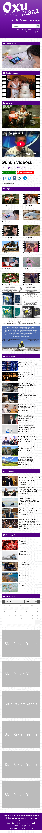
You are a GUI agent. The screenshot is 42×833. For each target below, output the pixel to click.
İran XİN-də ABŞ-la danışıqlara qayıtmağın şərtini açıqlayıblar (26, 416)
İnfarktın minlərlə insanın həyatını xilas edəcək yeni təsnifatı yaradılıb (27, 406)
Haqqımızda (30, 32)
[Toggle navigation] (5, 25)
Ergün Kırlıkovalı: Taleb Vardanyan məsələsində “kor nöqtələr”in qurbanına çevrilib (29, 510)
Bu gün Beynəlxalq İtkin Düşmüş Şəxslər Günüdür (27, 384)
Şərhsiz (4, 205)
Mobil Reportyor (31, 20)
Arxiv (37, 29)
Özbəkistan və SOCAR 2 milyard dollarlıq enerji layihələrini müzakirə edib (27, 438)
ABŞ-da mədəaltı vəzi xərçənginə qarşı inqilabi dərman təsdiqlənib (26, 427)
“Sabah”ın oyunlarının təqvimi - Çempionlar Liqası (27, 363)
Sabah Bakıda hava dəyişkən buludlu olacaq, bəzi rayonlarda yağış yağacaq (26, 460)
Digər (4, 168)
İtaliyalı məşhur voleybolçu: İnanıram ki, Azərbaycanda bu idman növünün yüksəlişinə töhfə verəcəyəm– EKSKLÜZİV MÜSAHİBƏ (29, 523)
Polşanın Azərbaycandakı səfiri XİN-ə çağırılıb (27, 447)
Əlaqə (38, 32)
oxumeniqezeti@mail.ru (21, 826)
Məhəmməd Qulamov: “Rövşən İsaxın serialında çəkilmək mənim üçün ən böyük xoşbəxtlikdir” (29, 479)
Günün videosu (28, 205)
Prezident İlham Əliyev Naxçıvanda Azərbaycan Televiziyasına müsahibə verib (29, 500)
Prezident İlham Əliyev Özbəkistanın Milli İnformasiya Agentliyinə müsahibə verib (29, 489)
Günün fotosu (6, 221)
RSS (32, 823)
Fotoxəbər (22, 541)
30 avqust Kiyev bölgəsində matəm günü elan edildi (26, 374)
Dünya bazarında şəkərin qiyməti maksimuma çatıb (27, 394)
